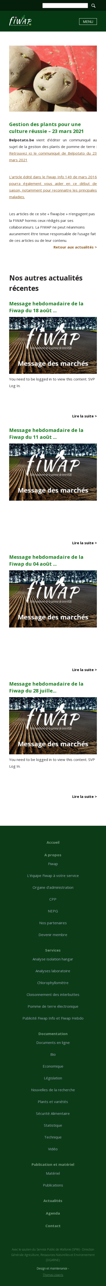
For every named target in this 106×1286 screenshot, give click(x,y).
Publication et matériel (53, 1164)
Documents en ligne (53, 1042)
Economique (53, 1066)
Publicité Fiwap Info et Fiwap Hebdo (53, 1018)
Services (53, 950)
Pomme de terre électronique (53, 1006)
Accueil (53, 842)
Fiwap (53, 863)
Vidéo (53, 1148)
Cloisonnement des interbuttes (53, 994)
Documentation (53, 1033)
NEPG (53, 910)
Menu (88, 21)
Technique (53, 1137)
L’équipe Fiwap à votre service (53, 875)
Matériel (53, 1173)
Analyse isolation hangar (53, 958)
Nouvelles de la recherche (53, 1089)
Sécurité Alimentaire (53, 1113)
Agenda (53, 1213)
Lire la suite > (84, 415)
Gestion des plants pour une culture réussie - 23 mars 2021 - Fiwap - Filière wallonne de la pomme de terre (20, 20)
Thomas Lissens (53, 1275)
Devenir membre (52, 934)
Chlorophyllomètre (53, 982)
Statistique (53, 1125)
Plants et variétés (53, 1101)
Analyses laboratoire (52, 970)
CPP (52, 899)
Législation (53, 1077)
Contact (53, 1225)
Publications (53, 1185)
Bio (53, 1054)
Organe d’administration (53, 887)
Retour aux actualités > (75, 247)
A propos (52, 854)
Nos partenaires (53, 922)
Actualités (52, 1200)
